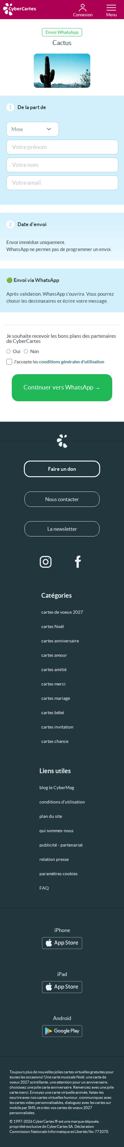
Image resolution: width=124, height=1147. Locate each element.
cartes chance (54, 741)
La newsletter (62, 529)
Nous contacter (62, 499)
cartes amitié (53, 669)
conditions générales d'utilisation (71, 361)
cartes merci (53, 683)
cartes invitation (57, 726)
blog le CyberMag (56, 787)
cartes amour (54, 655)
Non (34, 351)
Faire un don (62, 469)
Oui (16, 351)
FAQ (44, 888)
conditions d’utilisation (62, 801)
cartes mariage (55, 698)
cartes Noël (52, 626)
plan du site (50, 816)
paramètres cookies (58, 873)
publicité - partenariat (61, 844)
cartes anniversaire (60, 640)
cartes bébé (52, 712)
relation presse (54, 859)
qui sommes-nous (56, 830)
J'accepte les (59, 361)
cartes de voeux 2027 (62, 612)
